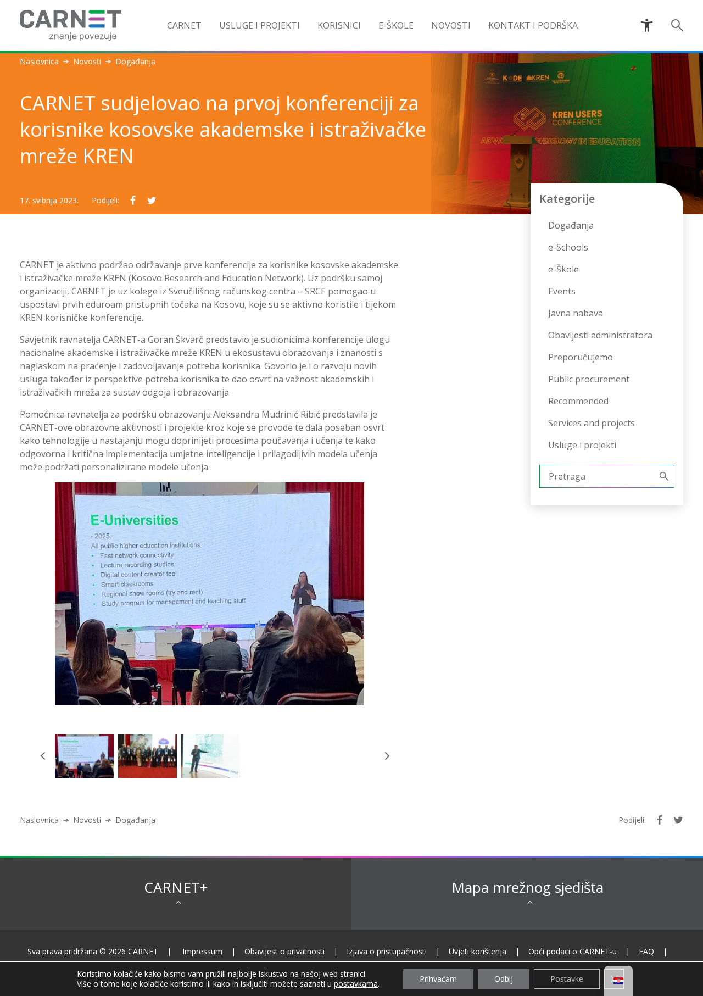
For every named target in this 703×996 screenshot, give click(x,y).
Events (562, 291)
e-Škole (396, 25)
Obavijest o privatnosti (284, 951)
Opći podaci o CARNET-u (572, 951)
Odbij (503, 978)
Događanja (571, 225)
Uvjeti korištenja (477, 951)
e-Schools (568, 247)
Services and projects (591, 423)
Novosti (87, 61)
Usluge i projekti (582, 445)
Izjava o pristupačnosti (387, 951)
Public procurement (588, 379)
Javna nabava (575, 313)
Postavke (566, 978)
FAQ (646, 951)
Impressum (202, 951)
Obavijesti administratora (600, 335)
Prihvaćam (438, 978)
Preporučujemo (580, 357)
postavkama (356, 984)
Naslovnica (39, 61)
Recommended (578, 401)
